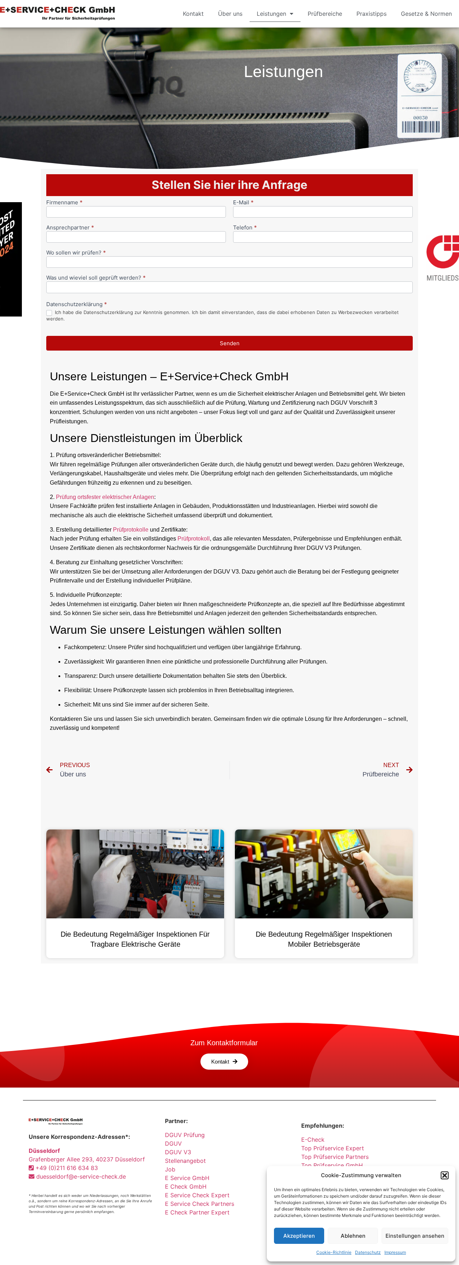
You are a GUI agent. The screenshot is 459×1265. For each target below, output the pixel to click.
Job (170, 1169)
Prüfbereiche (325, 13)
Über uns (230, 13)
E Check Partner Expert (197, 1212)
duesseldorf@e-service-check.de (80, 1176)
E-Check (313, 1139)
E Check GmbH (186, 1186)
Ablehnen (353, 1235)
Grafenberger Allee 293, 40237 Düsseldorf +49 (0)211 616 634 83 (87, 1159)
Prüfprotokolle (130, 530)
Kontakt (193, 13)
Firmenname (64, 203)
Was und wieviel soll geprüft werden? (96, 278)
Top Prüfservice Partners (335, 1156)
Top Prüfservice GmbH (332, 1165)
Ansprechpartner (70, 228)
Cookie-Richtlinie (333, 1252)
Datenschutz (368, 1252)
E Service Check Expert (199, 1195)
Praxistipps (371, 13)
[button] (444, 1175)
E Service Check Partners (199, 1203)
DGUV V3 (178, 1152)
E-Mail (243, 203)
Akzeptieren (299, 1235)
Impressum (395, 1252)
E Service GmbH (187, 1177)
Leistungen (271, 13)
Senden (230, 343)
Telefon (245, 228)
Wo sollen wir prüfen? (76, 253)
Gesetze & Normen (426, 13)
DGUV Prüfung (185, 1134)
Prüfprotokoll (194, 539)
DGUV (173, 1143)
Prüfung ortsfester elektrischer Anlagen (105, 497)
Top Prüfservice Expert (332, 1148)
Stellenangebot (185, 1160)
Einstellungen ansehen (414, 1235)
